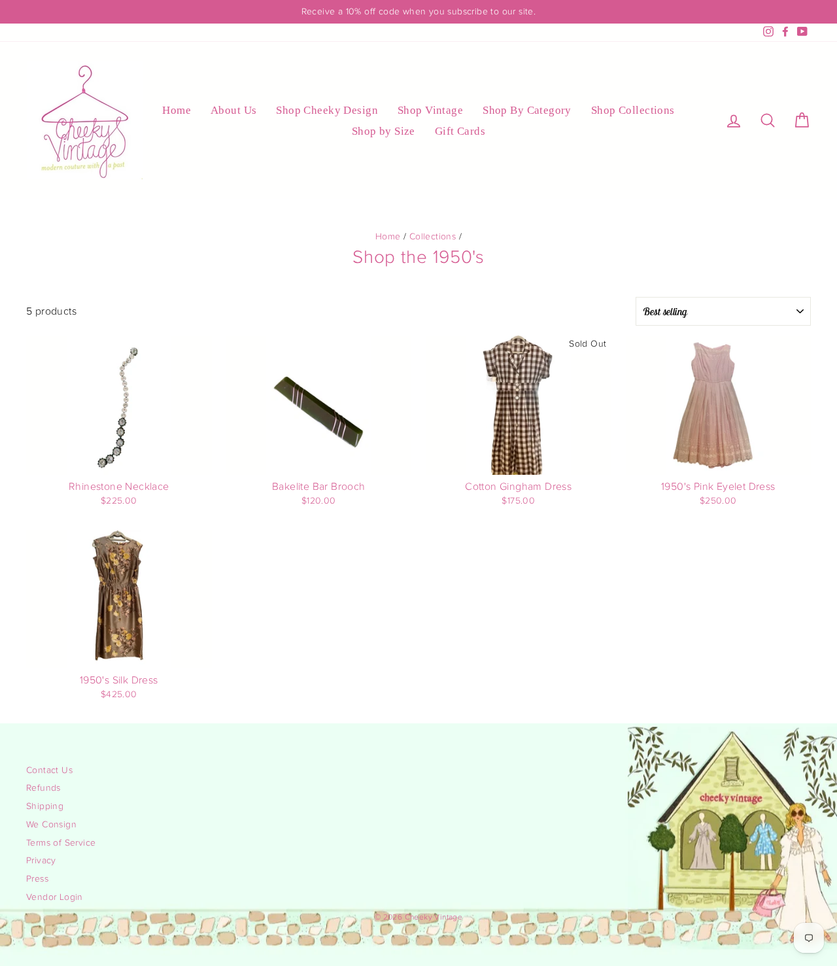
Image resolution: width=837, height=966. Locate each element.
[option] (418, 12)
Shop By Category (527, 110)
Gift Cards (460, 131)
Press (37, 879)
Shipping (44, 806)
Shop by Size (383, 131)
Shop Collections (633, 110)
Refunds (43, 788)
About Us (233, 110)
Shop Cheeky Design (327, 110)
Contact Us (49, 770)
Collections (432, 237)
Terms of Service (60, 843)
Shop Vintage (430, 110)
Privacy (41, 860)
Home (176, 110)
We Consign (51, 824)
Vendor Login (54, 897)
